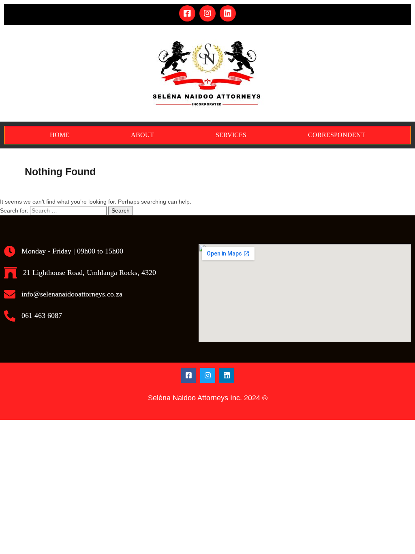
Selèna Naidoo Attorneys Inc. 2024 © (207, 398)
